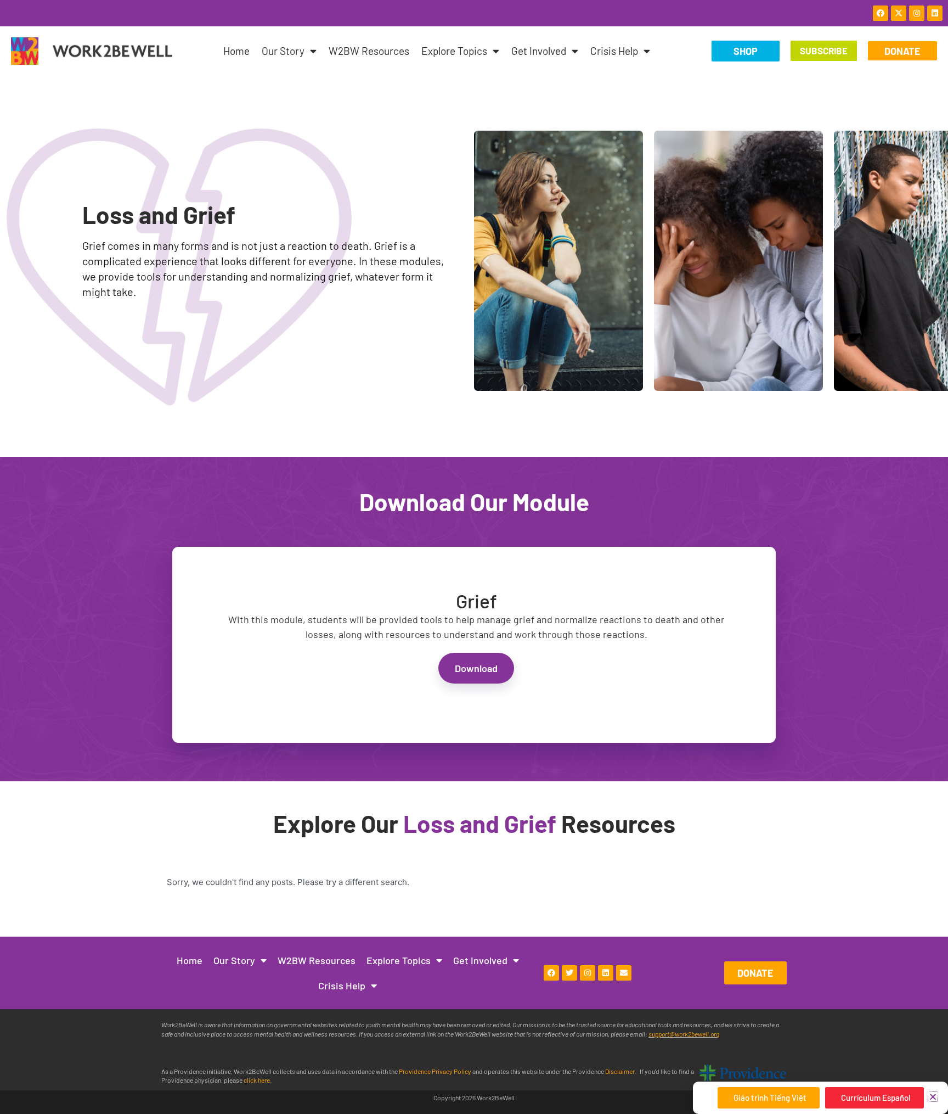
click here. (258, 1080)
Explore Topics (454, 50)
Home (236, 50)
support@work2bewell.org (683, 1034)
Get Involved (538, 50)
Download (476, 668)
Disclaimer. (621, 1071)
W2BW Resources (369, 50)
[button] (486, 260)
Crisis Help (614, 50)
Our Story (283, 50)
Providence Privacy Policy (435, 1071)
